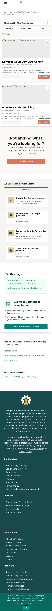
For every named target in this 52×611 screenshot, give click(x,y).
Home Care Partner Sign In (19, 505)
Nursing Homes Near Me (18, 589)
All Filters (27, 28)
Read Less (25, 189)
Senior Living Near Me (16, 576)
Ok (26, 608)
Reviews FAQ (12, 552)
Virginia (34, 12)
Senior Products (14, 476)
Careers (9, 556)
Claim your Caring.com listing (20, 376)
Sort (43, 28)
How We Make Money (16, 549)
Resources (11, 472)
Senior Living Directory (17, 465)
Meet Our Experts (14, 542)
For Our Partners (14, 512)
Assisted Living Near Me (17, 572)
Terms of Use (36, 449)
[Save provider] (47, 42)
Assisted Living (11, 351)
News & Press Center (16, 546)
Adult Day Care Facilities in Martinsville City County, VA (23, 282)
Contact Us (11, 559)
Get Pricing (43, 76)
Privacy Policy (25, 451)
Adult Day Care (22, 12)
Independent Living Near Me (20, 579)
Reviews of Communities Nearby (25, 288)
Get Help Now (26, 161)
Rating (8, 28)
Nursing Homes (11, 360)
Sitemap (10, 479)
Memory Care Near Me (17, 586)
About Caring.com (14, 539)
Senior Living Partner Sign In (19, 502)
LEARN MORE (44, 73)
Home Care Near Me (15, 582)
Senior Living (9, 12)
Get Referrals (12, 509)
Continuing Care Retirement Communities (24, 356)
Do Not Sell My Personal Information (23, 489)
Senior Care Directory (16, 469)
